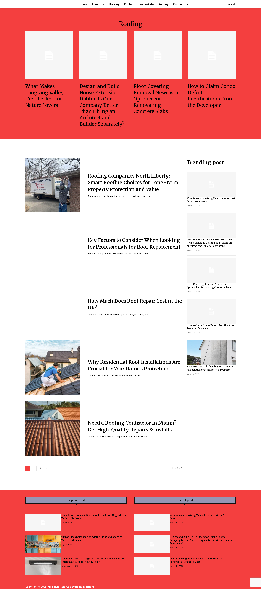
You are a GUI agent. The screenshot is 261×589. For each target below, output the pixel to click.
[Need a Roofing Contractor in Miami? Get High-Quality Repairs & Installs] (52, 428)
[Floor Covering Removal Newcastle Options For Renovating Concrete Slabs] (158, 55)
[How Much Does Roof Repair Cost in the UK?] (52, 307)
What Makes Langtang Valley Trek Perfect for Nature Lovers (44, 95)
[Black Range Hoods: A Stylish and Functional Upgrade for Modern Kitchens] (43, 522)
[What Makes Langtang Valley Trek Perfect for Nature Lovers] (49, 55)
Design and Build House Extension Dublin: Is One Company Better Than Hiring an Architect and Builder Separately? (101, 105)
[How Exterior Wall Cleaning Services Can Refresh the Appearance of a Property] (211, 352)
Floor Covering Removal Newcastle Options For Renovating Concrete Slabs (157, 98)
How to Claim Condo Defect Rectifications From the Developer (211, 95)
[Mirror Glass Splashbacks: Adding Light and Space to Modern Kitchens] (43, 544)
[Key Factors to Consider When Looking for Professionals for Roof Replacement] (52, 246)
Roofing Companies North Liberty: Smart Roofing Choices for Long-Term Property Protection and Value (133, 182)
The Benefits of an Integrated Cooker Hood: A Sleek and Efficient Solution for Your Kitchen (93, 560)
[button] (232, 4)
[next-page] (46, 468)
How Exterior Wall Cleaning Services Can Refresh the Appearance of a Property (210, 368)
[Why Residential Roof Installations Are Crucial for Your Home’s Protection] (52, 367)
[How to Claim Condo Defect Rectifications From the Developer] (212, 55)
